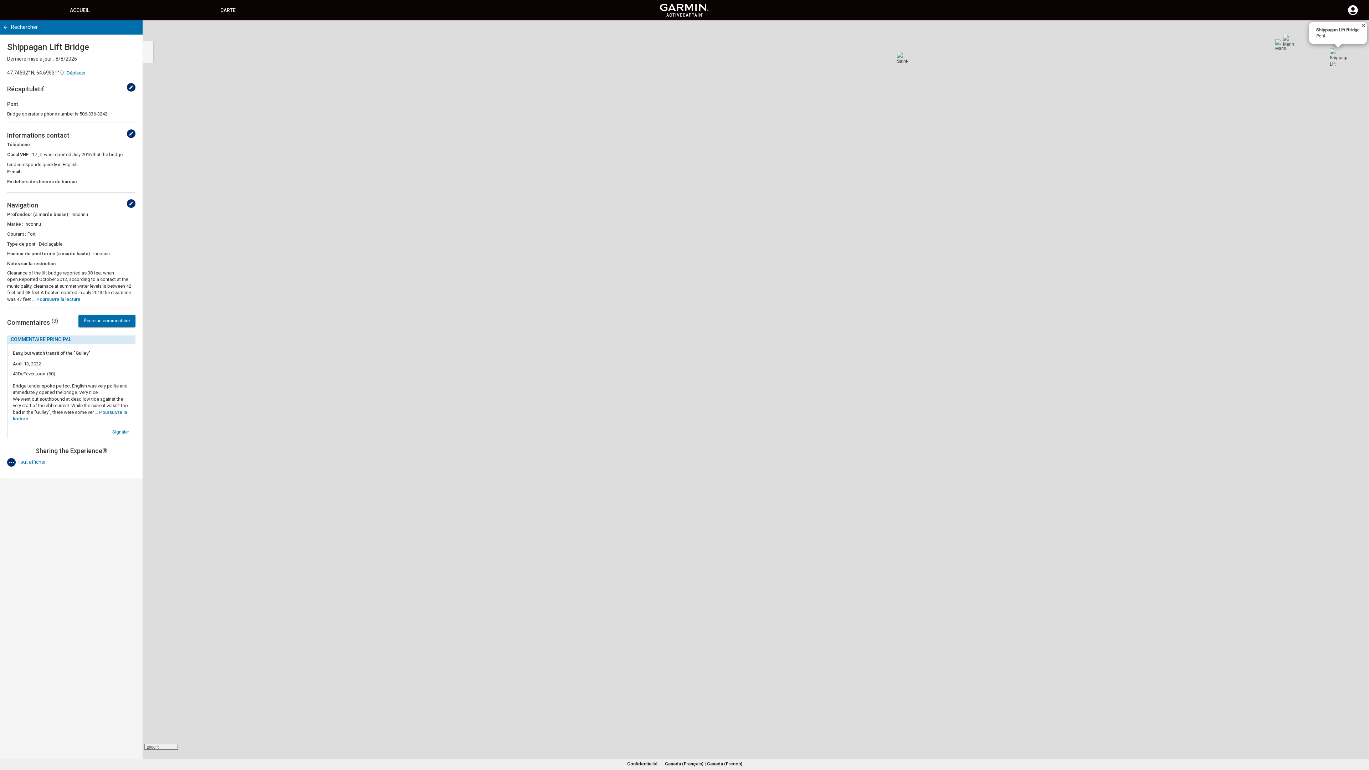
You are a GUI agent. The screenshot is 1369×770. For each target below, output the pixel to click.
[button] (1360, 737)
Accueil (79, 10)
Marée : (15, 224)
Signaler (120, 432)
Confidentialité (642, 763)
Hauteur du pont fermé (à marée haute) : (49, 253)
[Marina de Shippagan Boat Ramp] (1281, 45)
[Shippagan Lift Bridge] (1338, 57)
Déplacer (76, 73)
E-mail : (14, 171)
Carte (228, 10)
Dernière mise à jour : (30, 59)
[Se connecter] (1353, 14)
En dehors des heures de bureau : (43, 181)
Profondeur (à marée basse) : (38, 214)
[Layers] (1356, 32)
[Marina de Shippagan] (1288, 40)
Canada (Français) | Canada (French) (703, 763)
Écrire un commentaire (107, 320)
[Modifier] (131, 87)
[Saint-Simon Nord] (902, 57)
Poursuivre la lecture (58, 299)
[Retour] (5, 27)
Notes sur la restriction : (32, 263)
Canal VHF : (19, 154)
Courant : (16, 234)
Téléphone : (19, 144)
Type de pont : (22, 244)
